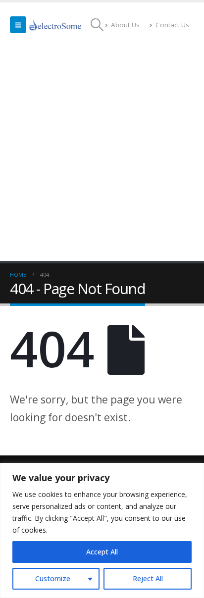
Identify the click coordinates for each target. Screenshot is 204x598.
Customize (52, 578)
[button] (18, 24)
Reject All (148, 578)
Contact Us (172, 24)
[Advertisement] (102, 154)
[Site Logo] (55, 25)
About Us (125, 24)
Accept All (102, 551)
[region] (102, 530)
